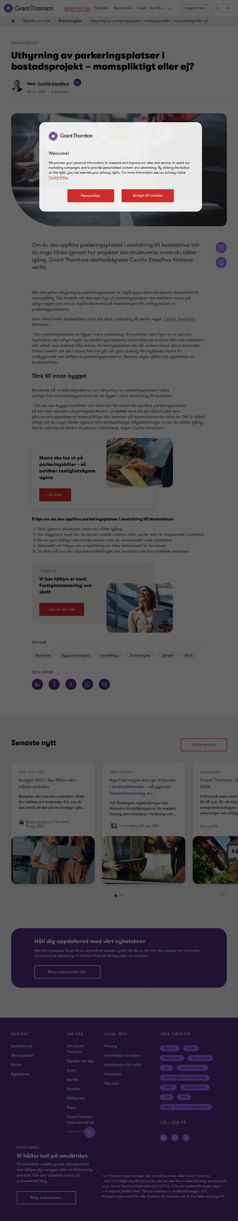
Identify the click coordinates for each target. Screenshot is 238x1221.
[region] (120, 167)
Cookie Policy (58, 177)
